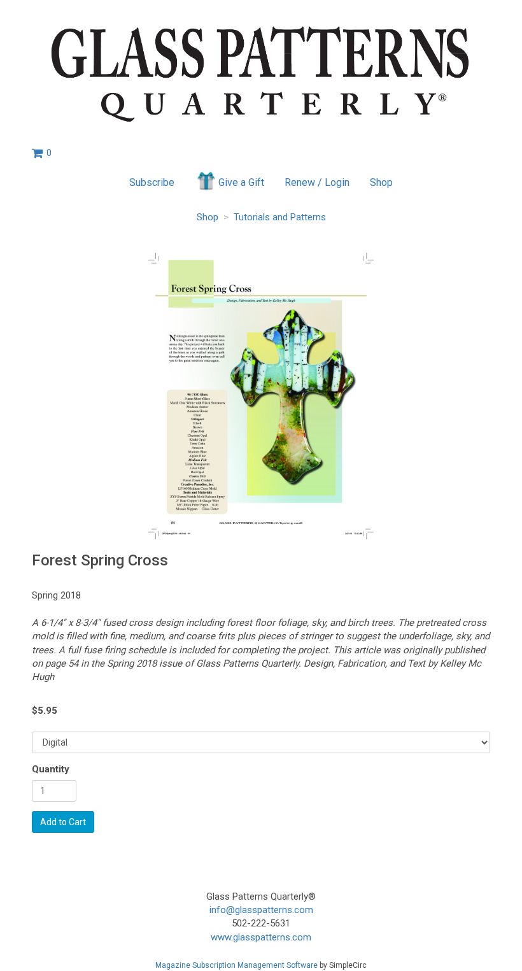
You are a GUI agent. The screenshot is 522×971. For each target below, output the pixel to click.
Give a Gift (241, 182)
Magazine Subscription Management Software (236, 965)
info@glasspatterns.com (261, 910)
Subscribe (151, 182)
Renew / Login (317, 182)
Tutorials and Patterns (280, 217)
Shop (381, 182)
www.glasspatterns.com (261, 937)
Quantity (50, 769)
